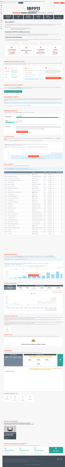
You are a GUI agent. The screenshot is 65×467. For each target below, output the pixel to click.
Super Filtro (57, 2)
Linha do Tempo (34, 43)
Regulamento (16, 43)
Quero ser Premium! (54, 77)
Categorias (5, 2)
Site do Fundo (25, 43)
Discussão (51, 43)
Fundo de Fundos (13, 2)
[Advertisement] (33, 243)
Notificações (43, 43)
